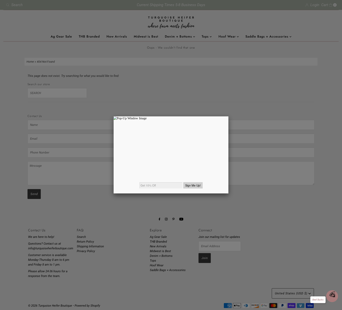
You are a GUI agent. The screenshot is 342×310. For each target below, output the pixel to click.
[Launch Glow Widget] (332, 296)
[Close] (228, 116)
